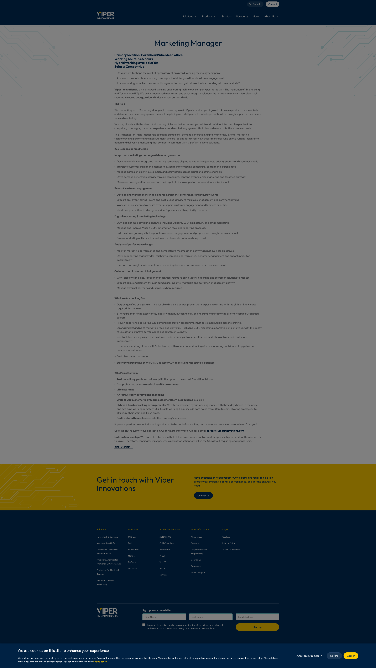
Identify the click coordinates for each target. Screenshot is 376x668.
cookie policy (100, 661)
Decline (334, 655)
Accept (351, 655)
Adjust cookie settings (308, 655)
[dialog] (188, 334)
